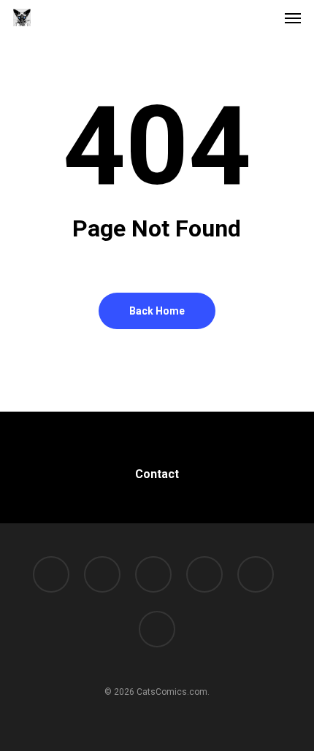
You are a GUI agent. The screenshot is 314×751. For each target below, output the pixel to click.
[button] (293, 17)
